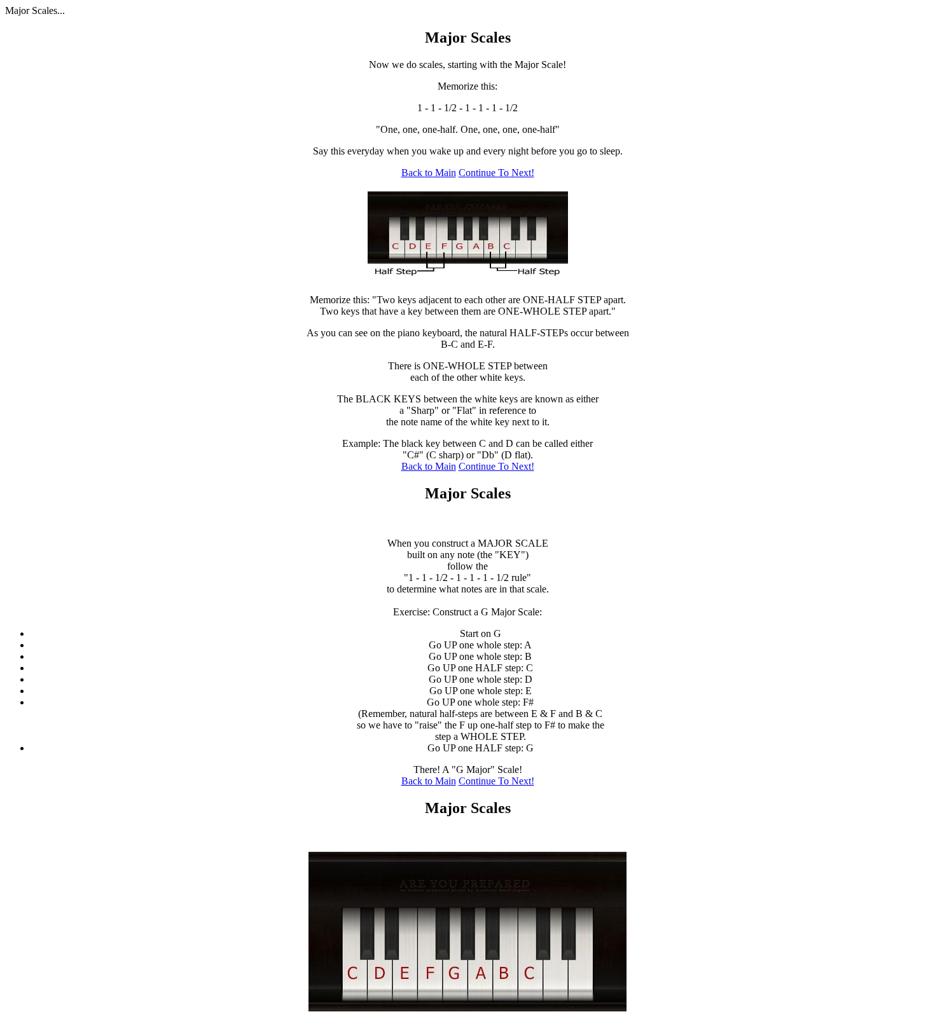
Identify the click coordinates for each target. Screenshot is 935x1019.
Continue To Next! (496, 172)
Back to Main (428, 172)
